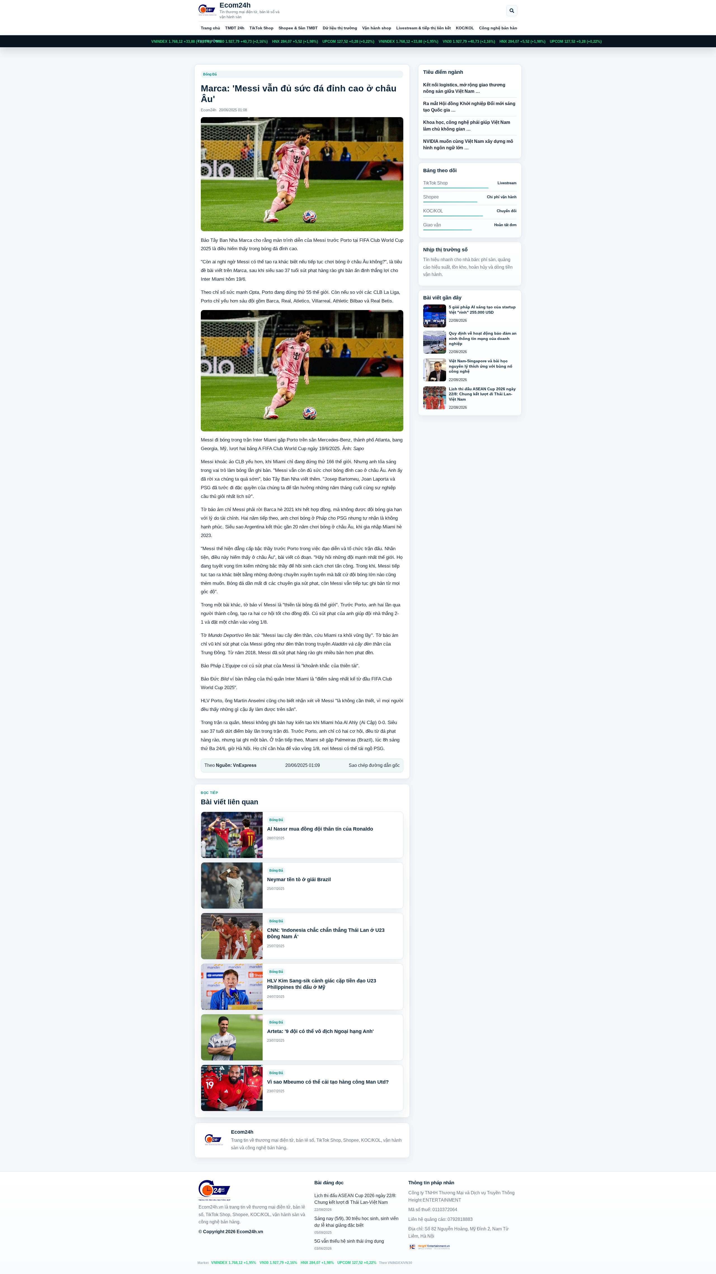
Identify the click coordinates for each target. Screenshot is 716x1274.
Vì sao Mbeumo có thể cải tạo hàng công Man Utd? (328, 1082)
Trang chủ (210, 28)
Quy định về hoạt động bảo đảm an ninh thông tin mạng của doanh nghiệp (483, 338)
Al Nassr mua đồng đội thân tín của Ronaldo (320, 829)
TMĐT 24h (234, 28)
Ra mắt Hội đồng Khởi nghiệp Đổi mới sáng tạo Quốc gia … (469, 106)
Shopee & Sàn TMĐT (298, 28)
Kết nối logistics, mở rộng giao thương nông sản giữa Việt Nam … (464, 88)
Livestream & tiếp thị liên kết (423, 28)
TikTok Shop (261, 28)
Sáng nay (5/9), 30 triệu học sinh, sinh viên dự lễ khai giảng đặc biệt (356, 1222)
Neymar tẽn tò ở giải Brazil (299, 879)
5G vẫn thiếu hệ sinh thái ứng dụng (349, 1241)
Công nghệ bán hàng (499, 28)
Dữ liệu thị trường (340, 28)
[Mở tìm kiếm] (511, 10)
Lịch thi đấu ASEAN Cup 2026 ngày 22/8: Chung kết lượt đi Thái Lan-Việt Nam (482, 394)
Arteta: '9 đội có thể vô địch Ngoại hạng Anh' (320, 1031)
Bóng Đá (210, 74)
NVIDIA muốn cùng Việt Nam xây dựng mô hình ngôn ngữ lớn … (468, 144)
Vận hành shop (376, 28)
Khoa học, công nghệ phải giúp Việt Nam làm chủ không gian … (466, 125)
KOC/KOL (465, 28)
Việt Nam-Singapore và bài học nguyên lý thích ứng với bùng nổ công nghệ (480, 366)
